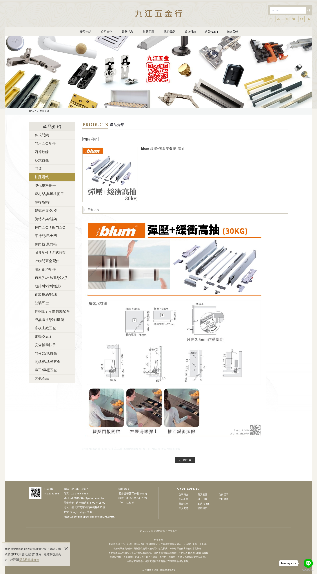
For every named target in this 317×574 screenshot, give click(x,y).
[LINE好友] (294, 19)
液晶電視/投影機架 (49, 320)
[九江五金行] (158, 13)
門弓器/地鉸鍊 (46, 353)
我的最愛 (169, 31)
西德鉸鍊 (42, 152)
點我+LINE (211, 31)
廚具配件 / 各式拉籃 (50, 252)
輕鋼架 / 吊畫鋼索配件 (52, 311)
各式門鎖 (42, 135)
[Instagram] (286, 19)
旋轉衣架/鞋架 (46, 219)
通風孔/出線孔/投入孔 (52, 278)
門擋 (38, 168)
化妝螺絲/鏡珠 (46, 294)
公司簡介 (106, 31)
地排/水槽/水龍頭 (48, 286)
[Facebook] (271, 19)
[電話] (309, 19)
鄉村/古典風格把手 (49, 194)
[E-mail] (301, 19)
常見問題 (148, 31)
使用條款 (223, 499)
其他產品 (42, 378)
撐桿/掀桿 (42, 202)
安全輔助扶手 (45, 345)
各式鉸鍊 (42, 160)
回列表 (187, 460)
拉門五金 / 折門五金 (50, 227)
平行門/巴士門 (46, 236)
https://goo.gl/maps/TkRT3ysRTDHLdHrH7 (90, 516)
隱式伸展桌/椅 (46, 210)
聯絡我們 (232, 31)
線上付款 (190, 31)
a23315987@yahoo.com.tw (87, 498)
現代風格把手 (45, 185)
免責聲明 (223, 494)
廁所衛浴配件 (45, 269)
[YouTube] (279, 19)
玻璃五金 (42, 303)
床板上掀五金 (45, 328)
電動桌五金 (43, 336)
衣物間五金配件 (47, 261)
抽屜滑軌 (42, 177)
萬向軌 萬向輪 (46, 244)
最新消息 (127, 31)
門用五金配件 (45, 143)
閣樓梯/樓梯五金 (48, 362)
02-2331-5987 (79, 488)
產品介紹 (85, 31)
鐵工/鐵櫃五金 (46, 370)
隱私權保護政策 (29, 559)
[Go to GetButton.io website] (308, 570)
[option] (110, 174)
